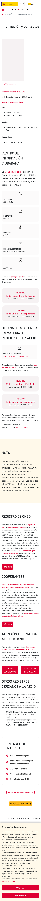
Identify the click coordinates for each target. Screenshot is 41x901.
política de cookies (9, 881)
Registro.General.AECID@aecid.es (15, 356)
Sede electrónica (19, 803)
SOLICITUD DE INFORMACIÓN (30, 670)
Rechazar (20, 895)
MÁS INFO (7, 567)
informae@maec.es (23, 427)
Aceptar (20, 887)
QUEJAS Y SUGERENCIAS (10, 670)
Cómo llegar (11, 85)
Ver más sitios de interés (20, 792)
